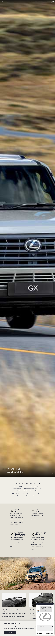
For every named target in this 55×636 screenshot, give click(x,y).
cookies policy (31, 628)
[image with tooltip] (24, 605)
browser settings (19, 628)
